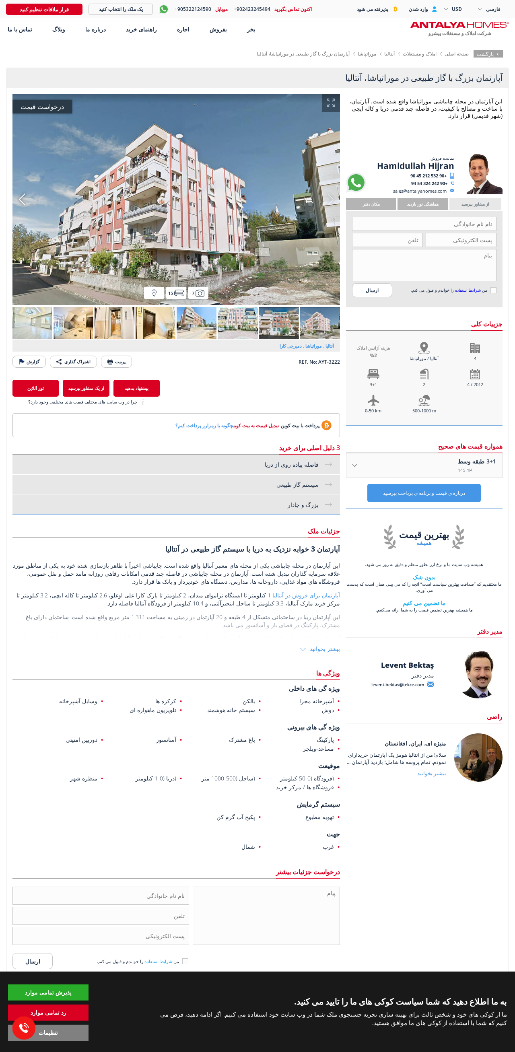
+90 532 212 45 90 (428, 176)
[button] (21, 199)
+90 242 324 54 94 (429, 183)
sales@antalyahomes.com (420, 191)
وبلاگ (58, 29)
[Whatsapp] (356, 191)
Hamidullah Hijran (415, 165)
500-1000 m (424, 411)
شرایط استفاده (468, 290)
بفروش (218, 29)
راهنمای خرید (141, 29)
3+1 (373, 384)
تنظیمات (48, 1032)
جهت (333, 834)
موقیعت (329, 765)
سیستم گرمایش (318, 804)
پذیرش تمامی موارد (48, 992)
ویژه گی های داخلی (314, 688)
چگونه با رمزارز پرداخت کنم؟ (204, 425)
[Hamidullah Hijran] (479, 192)
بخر (251, 29)
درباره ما (95, 29)
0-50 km (373, 411)
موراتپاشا (367, 53)
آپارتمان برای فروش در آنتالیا (306, 595)
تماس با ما (19, 29)
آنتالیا (389, 53)
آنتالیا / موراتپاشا (424, 358)
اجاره (183, 29)
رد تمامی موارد (48, 1012)
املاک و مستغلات (420, 53)
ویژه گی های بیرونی (313, 727)
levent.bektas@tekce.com (397, 684)
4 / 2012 (475, 384)
